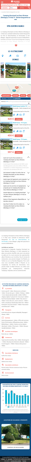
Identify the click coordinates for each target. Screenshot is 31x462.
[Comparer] (29, 8)
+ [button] (28, 92)
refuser (3, 459)
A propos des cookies (16, 461)
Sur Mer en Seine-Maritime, (18, 239)
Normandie (16, 108)
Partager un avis (22, 219)
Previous (3, 70)
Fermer (24, 461)
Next (28, 70)
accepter (10, 459)
